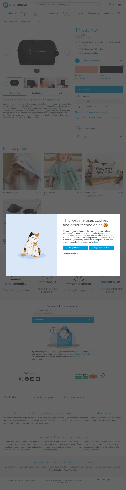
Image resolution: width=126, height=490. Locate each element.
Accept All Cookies (75, 248)
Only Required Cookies (101, 248)
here (96, 242)
